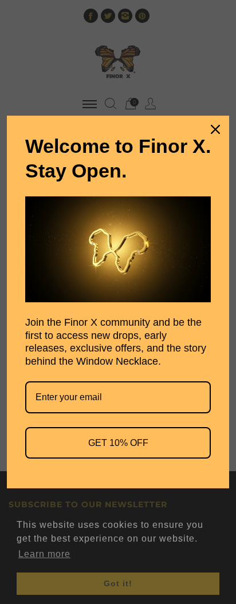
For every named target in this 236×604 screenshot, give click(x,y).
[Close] (215, 129)
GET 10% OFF (118, 443)
